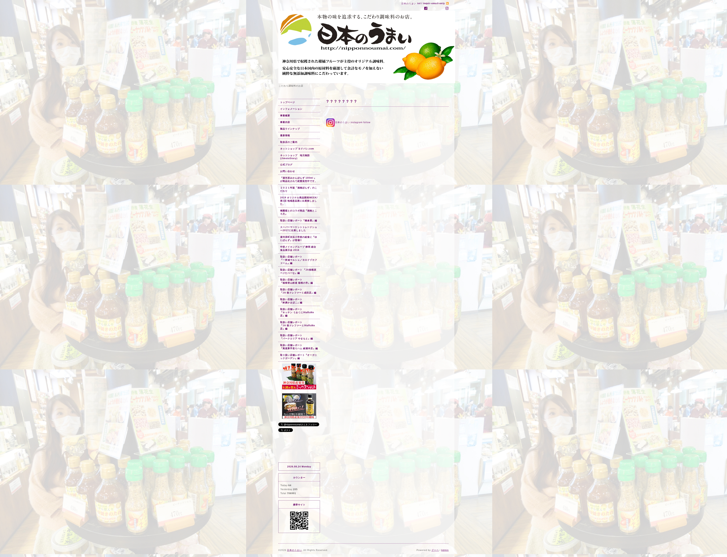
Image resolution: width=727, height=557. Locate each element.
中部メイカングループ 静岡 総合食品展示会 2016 (298, 248)
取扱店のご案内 (288, 142)
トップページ (287, 102)
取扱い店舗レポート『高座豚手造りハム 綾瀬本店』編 (299, 347)
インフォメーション (291, 109)
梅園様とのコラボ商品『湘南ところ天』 (298, 212)
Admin (445, 550)
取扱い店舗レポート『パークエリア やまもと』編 (296, 337)
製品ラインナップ (290, 129)
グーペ (435, 550)
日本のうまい (294, 550)
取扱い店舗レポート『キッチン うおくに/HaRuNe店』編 (297, 312)
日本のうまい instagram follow (353, 122)
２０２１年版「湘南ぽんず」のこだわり (298, 189)
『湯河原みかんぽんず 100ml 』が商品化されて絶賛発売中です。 (298, 179)
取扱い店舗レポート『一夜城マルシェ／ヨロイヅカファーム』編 (298, 259)
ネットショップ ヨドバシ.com (297, 148)
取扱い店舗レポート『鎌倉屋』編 (298, 220)
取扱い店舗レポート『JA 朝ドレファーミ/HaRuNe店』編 (297, 325)
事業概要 (285, 115)
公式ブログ (286, 164)
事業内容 (285, 122)
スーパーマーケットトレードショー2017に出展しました (298, 229)
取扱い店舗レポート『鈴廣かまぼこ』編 (291, 301)
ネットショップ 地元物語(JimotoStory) (295, 157)
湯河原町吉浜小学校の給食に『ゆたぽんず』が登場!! (298, 239)
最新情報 (285, 135)
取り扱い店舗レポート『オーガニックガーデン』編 (298, 357)
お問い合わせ (287, 171)
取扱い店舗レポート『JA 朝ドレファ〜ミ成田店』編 (298, 291)
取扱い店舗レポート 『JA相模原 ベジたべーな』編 (298, 271)
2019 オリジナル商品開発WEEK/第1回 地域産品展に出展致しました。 (298, 200)
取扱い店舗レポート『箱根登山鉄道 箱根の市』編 (296, 281)
